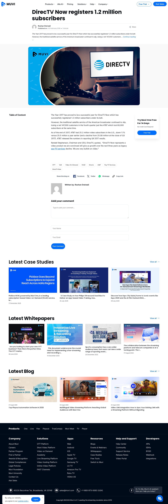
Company (102, 4)
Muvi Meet (69, 429)
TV (78, 429)
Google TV (71, 458)
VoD (60, 165)
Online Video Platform (46, 466)
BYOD (148, 451)
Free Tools (95, 458)
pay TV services (109, 165)
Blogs (93, 444)
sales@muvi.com (67, 490)
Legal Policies (15, 466)
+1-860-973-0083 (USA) (92, 490)
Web (69, 444)
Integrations (151, 458)
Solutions (81, 4)
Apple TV (71, 455)
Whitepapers (96, 451)
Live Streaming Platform (47, 458)
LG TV (70, 466)
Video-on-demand (71, 165)
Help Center (121, 444)
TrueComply (57, 429)
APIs (148, 444)
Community (121, 447)
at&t (99, 165)
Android (70, 447)
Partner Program (16, 451)
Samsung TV (72, 462)
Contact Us (13, 477)
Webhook (150, 455)
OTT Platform (43, 444)
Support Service (123, 451)
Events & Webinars (99, 447)
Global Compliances (17, 462)
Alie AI (60, 4)
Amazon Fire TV (74, 469)
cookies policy (23, 501)
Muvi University (15, 473)
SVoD (83, 165)
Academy (41, 455)
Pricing (70, 4)
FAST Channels (43, 469)
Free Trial (143, 4)
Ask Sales (160, 4)
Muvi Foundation (16, 469)
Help (92, 4)
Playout (46, 429)
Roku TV (71, 473)
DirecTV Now (56, 169)
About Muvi (14, 444)
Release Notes (122, 455)
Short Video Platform (46, 447)
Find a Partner (15, 455)
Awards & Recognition (18, 458)
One (25, 429)
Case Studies (96, 455)
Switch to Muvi (97, 462)
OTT (53, 165)
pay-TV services (58, 149)
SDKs (148, 447)
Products (49, 4)
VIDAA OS (71, 477)
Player (84, 429)
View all (153, 262)
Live (32, 429)
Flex (38, 429)
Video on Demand (45, 451)
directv (91, 165)
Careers (12, 447)
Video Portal (121, 458)
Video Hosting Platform (47, 462)
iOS (68, 451)
